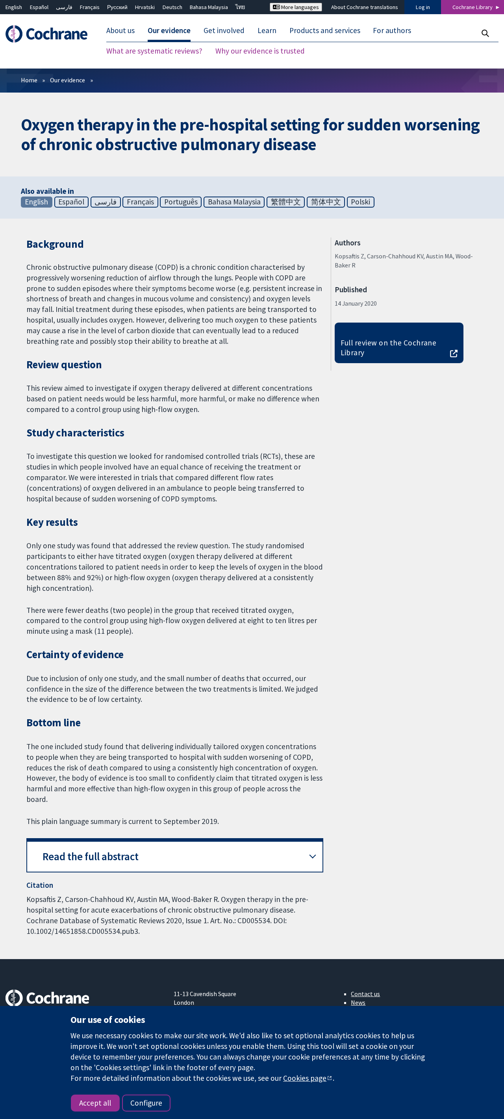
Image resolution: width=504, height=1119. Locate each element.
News (358, 1002)
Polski (360, 201)
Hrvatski (145, 7)
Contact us (365, 994)
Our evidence (67, 80)
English (14, 7)
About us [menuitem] (120, 30)
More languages (299, 7)
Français (90, 7)
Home (29, 80)
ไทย (240, 7)
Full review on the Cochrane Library (389, 347)
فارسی (64, 7)
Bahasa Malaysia (209, 7)
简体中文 (326, 201)
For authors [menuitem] (392, 30)
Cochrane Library (472, 7)
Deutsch (172, 7)
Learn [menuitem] (267, 30)
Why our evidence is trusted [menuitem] (260, 51)
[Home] (50, 34)
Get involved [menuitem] (224, 30)
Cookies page (304, 1078)
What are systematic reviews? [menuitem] (154, 51)
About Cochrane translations (364, 7)
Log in (423, 7)
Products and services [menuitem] (324, 30)
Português (181, 201)
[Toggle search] (485, 33)
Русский (117, 7)
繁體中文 (286, 201)
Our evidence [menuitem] (169, 30)
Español (39, 7)
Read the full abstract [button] (91, 856)
